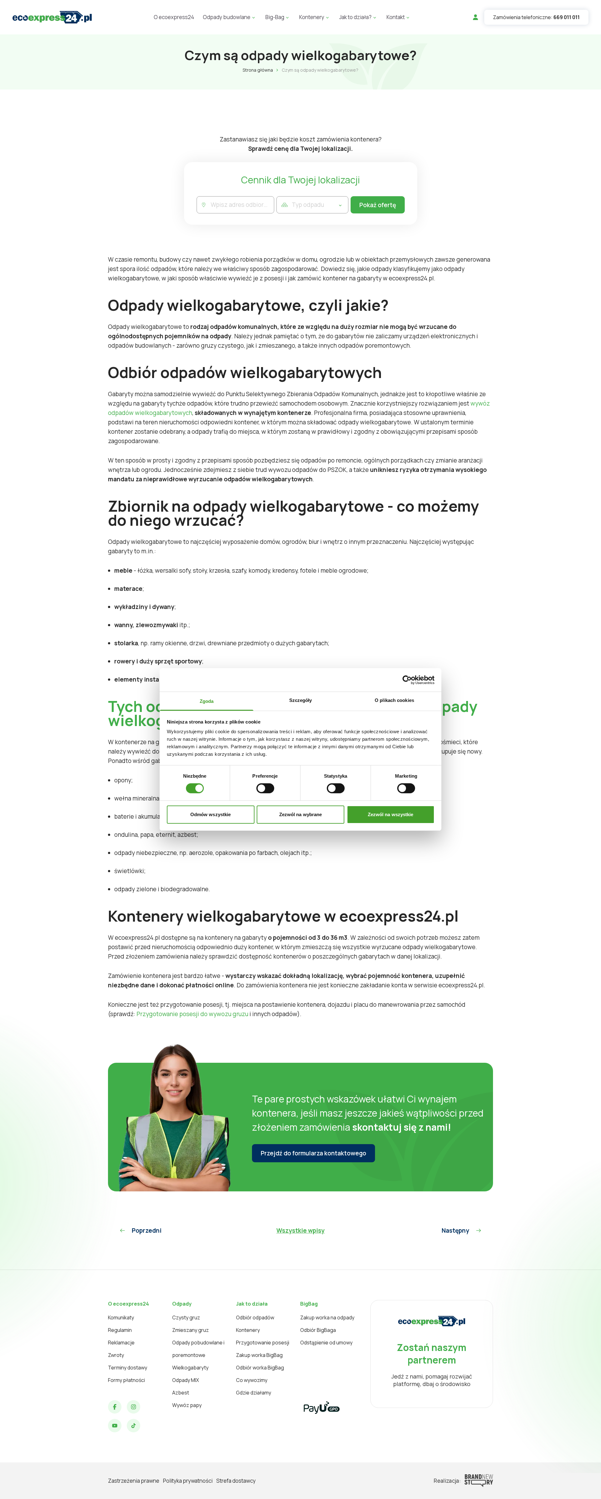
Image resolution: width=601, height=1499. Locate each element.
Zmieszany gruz (190, 1330)
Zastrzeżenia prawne (133, 1480)
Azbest (180, 1392)
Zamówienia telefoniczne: (536, 17)
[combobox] (242, 204)
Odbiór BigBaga (318, 1330)
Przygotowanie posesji (262, 1342)
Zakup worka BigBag (259, 1355)
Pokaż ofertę (377, 205)
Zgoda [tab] (207, 701)
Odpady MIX (185, 1380)
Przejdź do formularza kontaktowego (313, 1153)
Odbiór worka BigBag (260, 1367)
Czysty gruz (186, 1317)
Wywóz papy (187, 1405)
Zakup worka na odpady (327, 1317)
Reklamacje (121, 1342)
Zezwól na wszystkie (391, 814)
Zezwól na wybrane (300, 814)
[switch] (265, 788)
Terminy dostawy (127, 1367)
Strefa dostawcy (236, 1480)
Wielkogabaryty (190, 1367)
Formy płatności (126, 1380)
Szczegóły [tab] (300, 700)
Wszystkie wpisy (300, 1230)
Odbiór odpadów (255, 1317)
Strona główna (258, 70)
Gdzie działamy (253, 1392)
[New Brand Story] (479, 1480)
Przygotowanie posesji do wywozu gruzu (191, 1014)
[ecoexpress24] (52, 17)
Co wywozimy (251, 1380)
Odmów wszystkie (210, 814)
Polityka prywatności (188, 1480)
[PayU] (321, 1407)
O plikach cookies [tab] (394, 700)
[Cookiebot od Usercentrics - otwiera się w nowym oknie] (407, 679)
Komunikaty (121, 1317)
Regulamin (120, 1330)
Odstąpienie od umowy (326, 1342)
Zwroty (116, 1355)
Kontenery (248, 1330)
